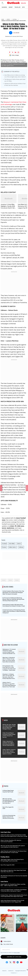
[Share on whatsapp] (18, 52)
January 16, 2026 (18, 254)
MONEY (11, 7)
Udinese (21, 543)
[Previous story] (1, 488)
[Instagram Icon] (14, 959)
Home (2, 19)
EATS (23, 7)
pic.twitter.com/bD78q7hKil (10, 252)
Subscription (7, 938)
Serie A (19, 540)
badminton (10, 524)
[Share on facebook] (9, 52)
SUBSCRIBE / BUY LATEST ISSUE (14, 953)
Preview (4, 543)
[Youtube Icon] (21, 959)
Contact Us (10, 967)
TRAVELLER (17, 7)
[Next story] (27, 488)
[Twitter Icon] (10, 959)
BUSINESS (4, 7)
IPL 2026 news (19, 522)
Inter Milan (12, 540)
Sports (8, 19)
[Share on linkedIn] (15, 52)
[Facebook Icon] (7, 959)
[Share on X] (12, 52)
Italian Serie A (12, 543)
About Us (4, 967)
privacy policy (17, 949)
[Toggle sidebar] (4, 3)
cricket (11, 522)
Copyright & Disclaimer (20, 967)
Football (15, 19)
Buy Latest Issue (8, 940)
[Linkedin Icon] (17, 959)
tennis (4, 524)
